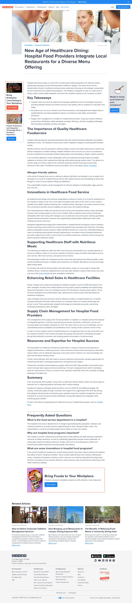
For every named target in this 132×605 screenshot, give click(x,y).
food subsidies (44, 273)
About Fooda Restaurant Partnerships (63, 573)
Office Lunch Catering (40, 580)
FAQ (13, 580)
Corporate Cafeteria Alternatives (43, 585)
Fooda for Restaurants (62, 582)
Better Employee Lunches (19, 572)
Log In (112, 7)
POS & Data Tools (61, 579)
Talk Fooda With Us (123, 7)
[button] (19, 7)
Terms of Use (94, 598)
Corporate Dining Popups (41, 577)
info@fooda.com (61, 593)
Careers (80, 585)
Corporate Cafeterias (42, 45)
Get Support (72, 593)
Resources (81, 572)
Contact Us (81, 577)
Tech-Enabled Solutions (41, 574)
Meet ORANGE (12, 107)
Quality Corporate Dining (19, 574)
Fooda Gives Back (83, 583)
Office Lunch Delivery (40, 588)
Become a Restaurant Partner (64, 577)
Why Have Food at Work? (41, 572)
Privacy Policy (116, 598)
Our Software (82, 580)
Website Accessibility (105, 598)
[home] (7, 7)
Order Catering (65, 7)
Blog (57, 7)
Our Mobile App (16, 577)
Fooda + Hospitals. (90, 165)
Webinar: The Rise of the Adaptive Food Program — (65, 2)
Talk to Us (115, 110)
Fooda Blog (28, 45)
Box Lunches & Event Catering (43, 583)
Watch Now (11, 139)
